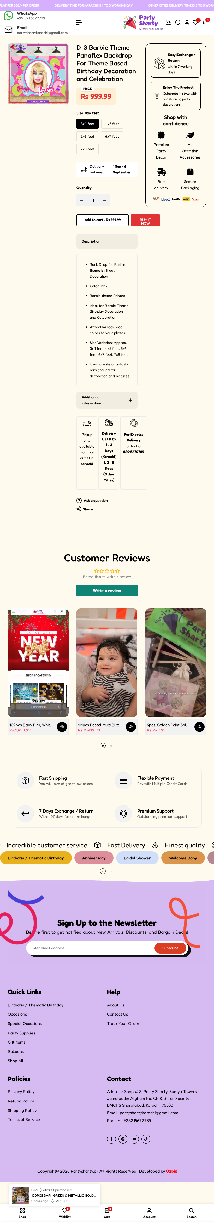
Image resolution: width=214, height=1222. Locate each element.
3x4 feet (87, 123)
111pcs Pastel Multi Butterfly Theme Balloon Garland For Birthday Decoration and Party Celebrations (100, 724)
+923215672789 (136, 1120)
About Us (115, 1004)
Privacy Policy (21, 1091)
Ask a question (95, 500)
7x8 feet (87, 149)
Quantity (84, 187)
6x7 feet (112, 136)
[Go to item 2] (111, 745)
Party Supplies (21, 1032)
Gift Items (16, 1042)
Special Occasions (25, 1023)
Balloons (16, 1051)
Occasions (17, 1014)
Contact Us (117, 1014)
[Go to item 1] (103, 745)
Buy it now (145, 221)
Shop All (15, 1060)
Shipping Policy (22, 1110)
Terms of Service (24, 1119)
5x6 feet (87, 136)
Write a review (107, 590)
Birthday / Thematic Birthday (35, 1004)
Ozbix (171, 1171)
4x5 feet (112, 123)
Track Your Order (123, 1023)
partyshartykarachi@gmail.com (149, 1112)
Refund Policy (21, 1100)
